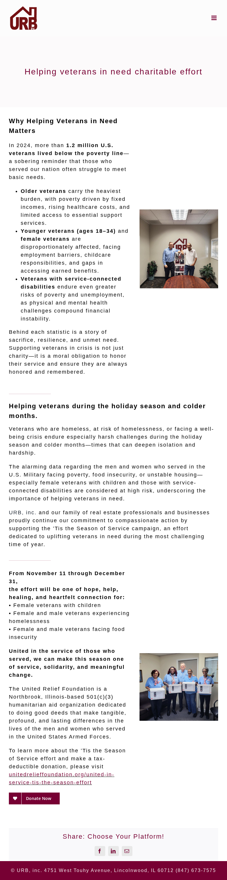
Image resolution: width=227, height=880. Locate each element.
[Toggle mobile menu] (214, 18)
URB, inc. (23, 512)
